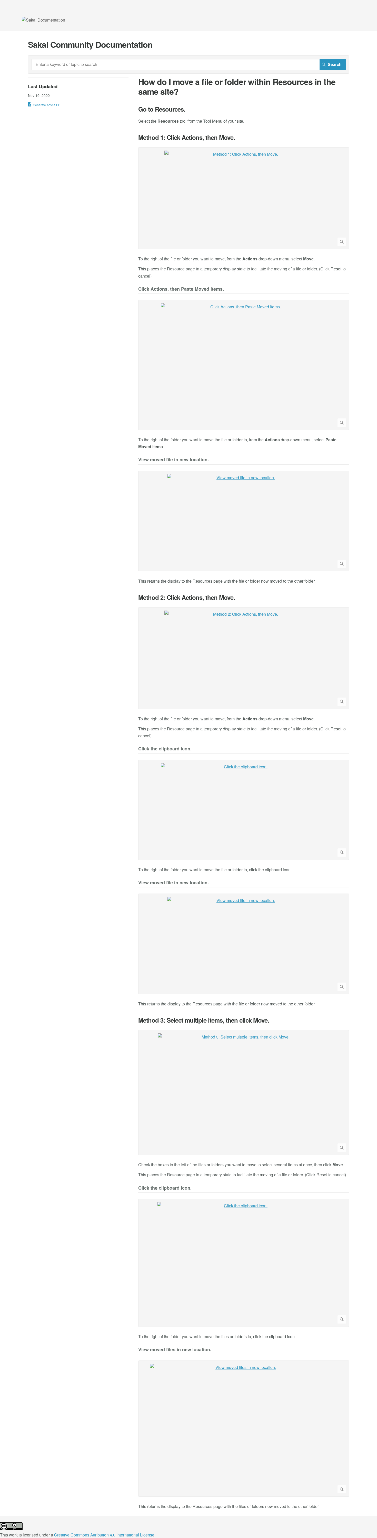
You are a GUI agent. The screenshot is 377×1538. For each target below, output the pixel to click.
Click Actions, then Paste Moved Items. (181, 289)
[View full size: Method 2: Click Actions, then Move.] (244, 658)
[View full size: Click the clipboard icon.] (244, 810)
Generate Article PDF (47, 105)
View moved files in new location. (174, 1350)
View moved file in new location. (173, 460)
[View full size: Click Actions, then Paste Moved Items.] (244, 365)
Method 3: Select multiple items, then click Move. (203, 1020)
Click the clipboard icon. (165, 749)
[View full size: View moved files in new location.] (244, 1428)
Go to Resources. (161, 109)
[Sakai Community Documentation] (43, 20)
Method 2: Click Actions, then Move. (186, 597)
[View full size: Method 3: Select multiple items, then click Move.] (244, 1092)
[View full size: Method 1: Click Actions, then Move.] (244, 198)
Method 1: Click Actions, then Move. (186, 137)
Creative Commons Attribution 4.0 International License (104, 1535)
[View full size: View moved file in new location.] (244, 521)
